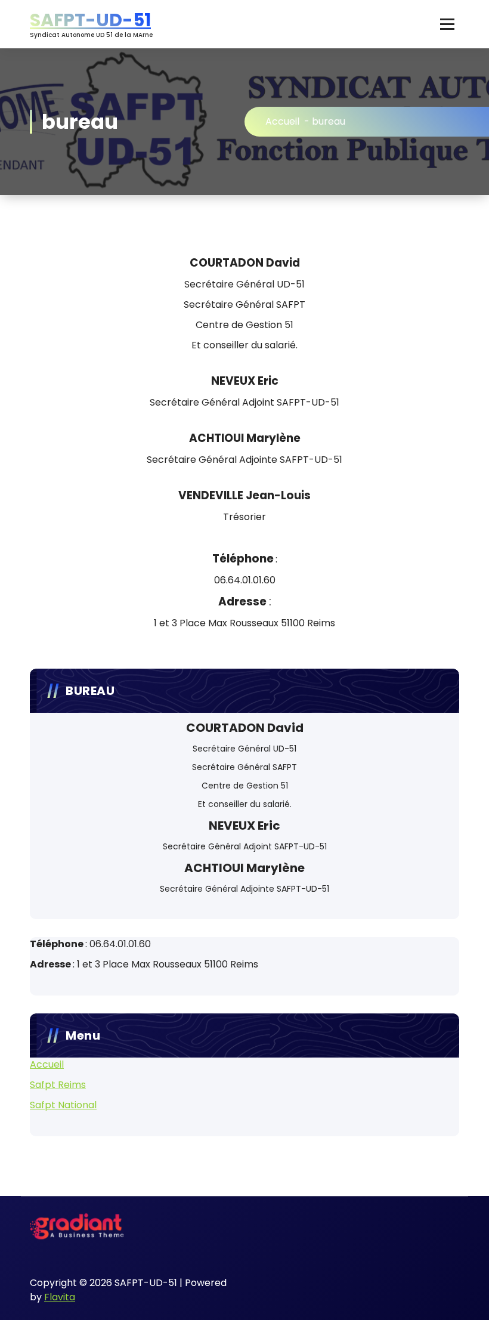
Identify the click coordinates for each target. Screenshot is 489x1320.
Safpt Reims (58, 1085)
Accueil (282, 121)
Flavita (59, 1297)
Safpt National (63, 1105)
